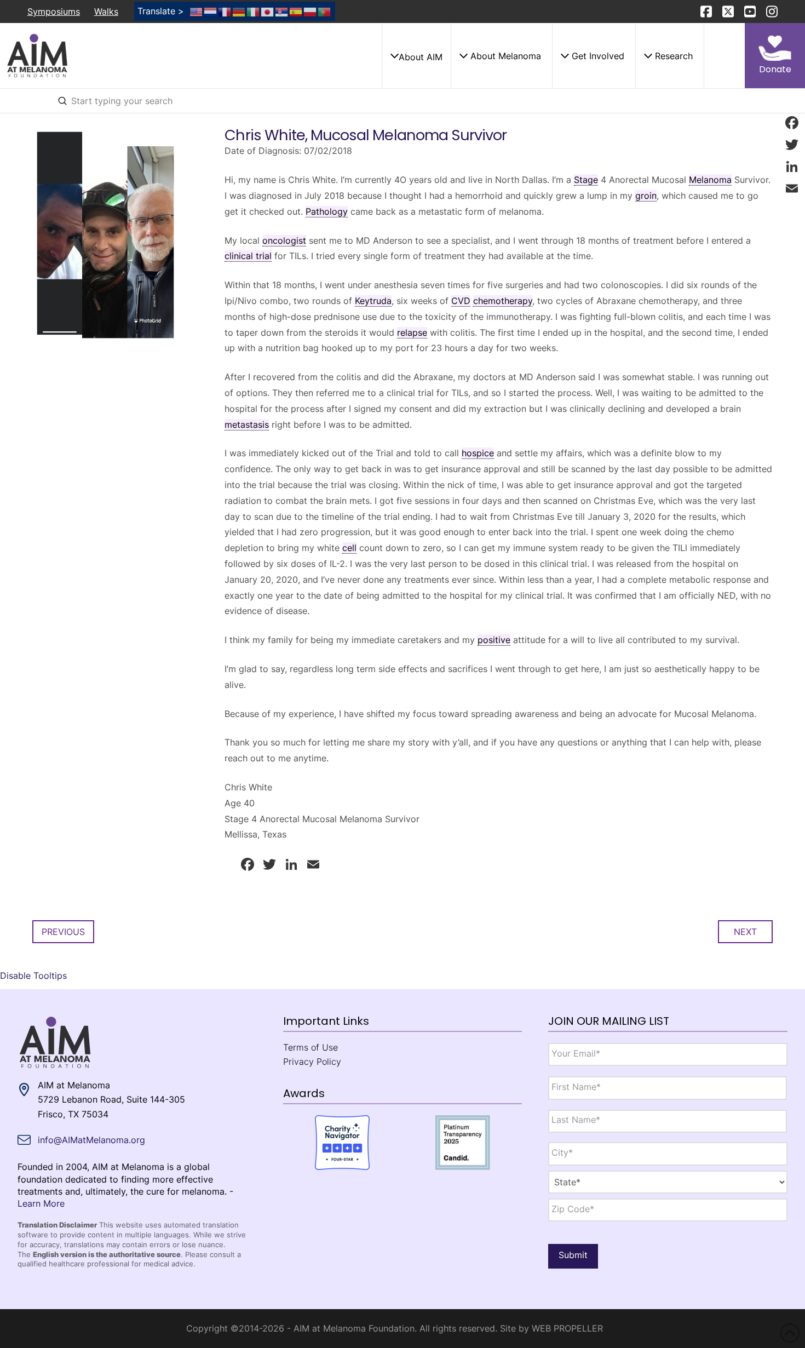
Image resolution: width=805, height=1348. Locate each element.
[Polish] (310, 10)
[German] (239, 10)
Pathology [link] (327, 211)
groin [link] (646, 195)
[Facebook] (792, 123)
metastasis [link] (247, 424)
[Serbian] (282, 10)
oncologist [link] (284, 240)
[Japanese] (268, 10)
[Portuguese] (325, 10)
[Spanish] (296, 10)
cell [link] (349, 547)
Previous (63, 931)
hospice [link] (478, 453)
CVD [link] (460, 300)
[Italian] (253, 10)
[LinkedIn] (792, 166)
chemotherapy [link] (502, 300)
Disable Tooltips (33, 975)
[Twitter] (792, 145)
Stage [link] (586, 179)
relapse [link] (412, 332)
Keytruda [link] (373, 300)
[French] (225, 10)
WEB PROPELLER (567, 1328)
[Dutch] (211, 10)
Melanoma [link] (710, 179)
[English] (196, 10)
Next (745, 931)
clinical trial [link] (248, 255)
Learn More (41, 1203)
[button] (416, 56)
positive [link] (494, 639)
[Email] (792, 188)
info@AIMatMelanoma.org (91, 1139)
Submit (573, 1254)
